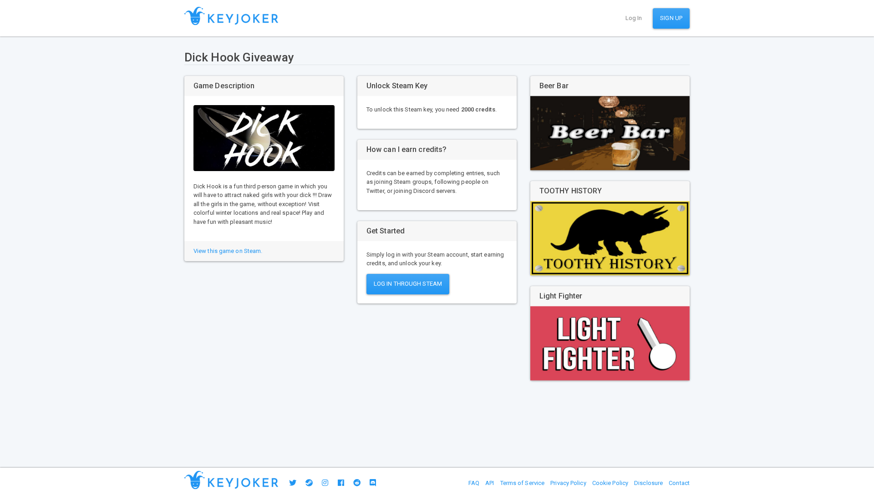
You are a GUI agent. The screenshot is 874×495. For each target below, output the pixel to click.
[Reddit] (357, 483)
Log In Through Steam (408, 283)
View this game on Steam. (227, 251)
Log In (633, 18)
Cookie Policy (610, 483)
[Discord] (373, 483)
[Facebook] (341, 483)
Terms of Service (522, 483)
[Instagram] (325, 483)
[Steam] (309, 483)
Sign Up (671, 18)
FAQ (473, 483)
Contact (679, 483)
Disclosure (648, 483)
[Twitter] (292, 483)
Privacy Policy (568, 483)
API (489, 483)
